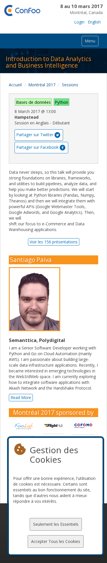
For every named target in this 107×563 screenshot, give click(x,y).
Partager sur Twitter (34, 134)
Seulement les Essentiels (55, 524)
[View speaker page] (36, 299)
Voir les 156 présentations (54, 242)
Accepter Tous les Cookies (55, 541)
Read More (21, 397)
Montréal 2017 (41, 84)
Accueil (15, 84)
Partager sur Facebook (37, 147)
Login (79, 22)
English (94, 22)
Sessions (70, 84)
